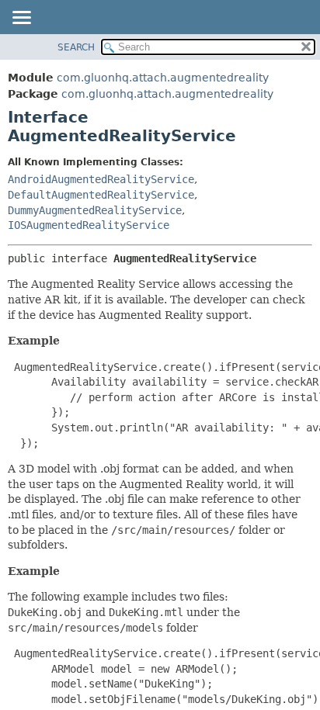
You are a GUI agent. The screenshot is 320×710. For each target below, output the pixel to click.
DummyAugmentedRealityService (95, 210)
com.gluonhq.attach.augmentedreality (163, 77)
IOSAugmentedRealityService (88, 225)
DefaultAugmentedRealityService (101, 195)
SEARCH (76, 47)
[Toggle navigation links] (21, 18)
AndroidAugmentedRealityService (101, 179)
